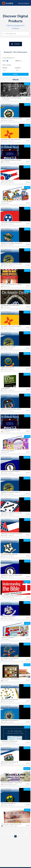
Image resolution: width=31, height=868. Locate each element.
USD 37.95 (27, 166)
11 (18, 836)
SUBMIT (15, 74)
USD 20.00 (27, 664)
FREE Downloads (13, 25)
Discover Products (23, 3)
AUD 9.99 (27, 270)
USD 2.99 (27, 146)
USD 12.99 (27, 581)
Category (17, 44)
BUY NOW (28, 99)
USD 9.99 (27, 187)
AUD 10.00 (26, 768)
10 (15, 836)
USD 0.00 (27, 83)
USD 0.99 (27, 810)
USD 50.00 (27, 374)
